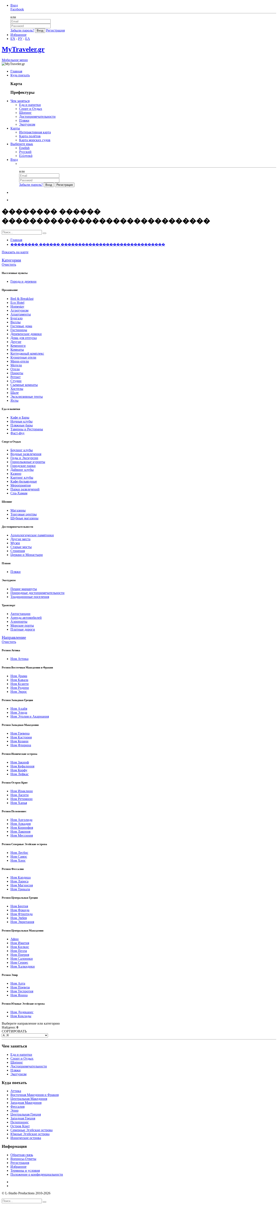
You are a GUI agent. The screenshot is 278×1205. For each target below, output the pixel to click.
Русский (25, 152)
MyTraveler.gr (23, 49)
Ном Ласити (19, 795)
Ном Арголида (21, 820)
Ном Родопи (19, 688)
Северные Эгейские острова (31, 1130)
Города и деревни (23, 281)
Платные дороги (22, 629)
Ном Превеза (20, 987)
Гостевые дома (21, 326)
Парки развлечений (25, 489)
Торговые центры (23, 514)
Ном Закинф (19, 762)
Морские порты (22, 625)
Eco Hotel (17, 302)
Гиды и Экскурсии (24, 458)
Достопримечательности (37, 116)
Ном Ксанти (19, 684)
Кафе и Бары (19, 417)
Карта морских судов (34, 140)
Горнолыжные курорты (27, 462)
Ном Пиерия (19, 955)
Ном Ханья (18, 803)
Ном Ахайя (18, 708)
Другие (15, 342)
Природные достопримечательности (37, 593)
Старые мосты (21, 547)
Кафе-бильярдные (23, 481)
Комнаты (17, 349)
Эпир (14, 1110)
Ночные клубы (21, 421)
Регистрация (55, 30)
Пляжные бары (21, 425)
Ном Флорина (20, 745)
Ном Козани (19, 741)
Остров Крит (20, 1126)
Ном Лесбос (19, 852)
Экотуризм (27, 124)
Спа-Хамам (18, 493)
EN (12, 38)
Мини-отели (19, 361)
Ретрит (15, 377)
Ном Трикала (20, 889)
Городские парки (23, 466)
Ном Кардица (20, 877)
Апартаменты (20, 314)
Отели (15, 369)
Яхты (14, 400)
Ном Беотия (19, 906)
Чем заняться (20, 101)
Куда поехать (20, 75)
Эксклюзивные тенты (26, 396)
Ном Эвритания (22, 922)
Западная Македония (25, 1102)
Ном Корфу (18, 770)
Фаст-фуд (17, 433)
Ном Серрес (19, 962)
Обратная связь (21, 1155)
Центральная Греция (25, 1114)
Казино (15, 473)
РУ (20, 38)
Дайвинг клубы (22, 470)
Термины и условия (25, 1170)
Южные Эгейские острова (30, 1134)
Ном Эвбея (18, 918)
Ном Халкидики (22, 966)
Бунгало (16, 318)
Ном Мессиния (21, 835)
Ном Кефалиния (22, 766)
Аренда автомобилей (26, 617)
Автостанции (20, 614)
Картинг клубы (21, 477)
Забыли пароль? (22, 30)
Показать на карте (15, 252)
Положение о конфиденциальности (36, 1174)
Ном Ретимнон (21, 799)
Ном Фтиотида (21, 914)
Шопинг (25, 112)
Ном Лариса (19, 881)
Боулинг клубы (21, 450)
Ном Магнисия (21, 885)
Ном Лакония (20, 831)
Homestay (17, 306)
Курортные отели (23, 357)
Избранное (18, 35)
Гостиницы (18, 330)
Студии (16, 381)
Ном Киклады (20, 1016)
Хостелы (16, 389)
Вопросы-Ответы (23, 1159)
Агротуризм (19, 310)
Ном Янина (19, 995)
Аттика (15, 1091)
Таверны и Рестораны (26, 429)
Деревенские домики (26, 334)
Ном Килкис (19, 947)
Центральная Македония (28, 1099)
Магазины (18, 510)
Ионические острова (25, 1138)
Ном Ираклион (21, 791)
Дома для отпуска (23, 338)
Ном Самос (18, 856)
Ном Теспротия (21, 991)
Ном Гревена (20, 733)
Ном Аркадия (20, 824)
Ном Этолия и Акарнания (29, 716)
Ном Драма (18, 676)
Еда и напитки (30, 105)
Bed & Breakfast (21, 298)
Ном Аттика (19, 659)
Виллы (15, 322)
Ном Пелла (18, 951)
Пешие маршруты (23, 589)
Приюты (16, 373)
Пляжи (24, 120)
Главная (16, 71)
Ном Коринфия (21, 827)
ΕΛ (27, 38)
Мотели (16, 365)
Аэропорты (18, 621)
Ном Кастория (21, 737)
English (24, 148)
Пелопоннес (19, 1122)
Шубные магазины (24, 518)
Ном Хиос (18, 860)
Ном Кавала (19, 680)
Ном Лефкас (19, 774)
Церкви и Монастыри (26, 555)
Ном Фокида (19, 910)
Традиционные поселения (29, 597)
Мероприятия (20, 485)
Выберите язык (21, 144)
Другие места (20, 539)
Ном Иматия (19, 943)
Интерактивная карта (35, 132)
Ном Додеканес (21, 1012)
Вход (14, 5)
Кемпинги (18, 345)
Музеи (15, 543)
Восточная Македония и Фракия (34, 1095)
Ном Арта (17, 983)
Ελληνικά (25, 156)
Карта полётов (30, 136)
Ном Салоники (21, 958)
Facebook (17, 9)
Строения (17, 551)
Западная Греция (22, 1118)
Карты (15, 128)
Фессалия (17, 1106)
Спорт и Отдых (30, 109)
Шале (14, 392)
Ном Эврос (18, 691)
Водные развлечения (25, 454)
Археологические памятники (32, 535)
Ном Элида (18, 712)
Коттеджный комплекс (27, 353)
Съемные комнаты (24, 385)
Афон (14, 939)
